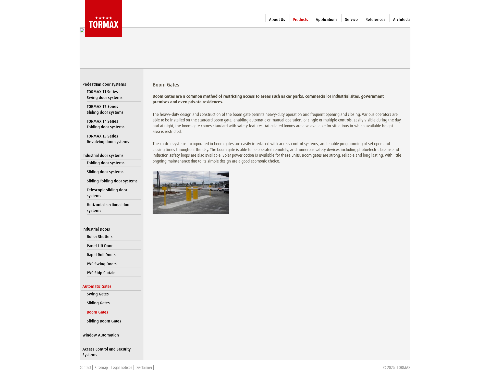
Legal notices (121, 367)
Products (300, 19)
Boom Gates (97, 312)
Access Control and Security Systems (106, 351)
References (375, 19)
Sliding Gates (98, 303)
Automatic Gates (97, 286)
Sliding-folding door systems (112, 181)
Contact (85, 367)
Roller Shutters (100, 236)
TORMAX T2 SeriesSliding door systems (105, 109)
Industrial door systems (103, 155)
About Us (277, 19)
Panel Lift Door (100, 245)
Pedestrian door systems (104, 84)
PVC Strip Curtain (101, 273)
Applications (326, 19)
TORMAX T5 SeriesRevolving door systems (108, 138)
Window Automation (100, 335)
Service (351, 19)
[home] (101, 18)
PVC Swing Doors (102, 264)
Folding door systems (106, 163)
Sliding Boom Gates (104, 321)
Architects (401, 19)
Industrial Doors (96, 229)
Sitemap (101, 367)
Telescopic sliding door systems (107, 192)
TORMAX (403, 367)
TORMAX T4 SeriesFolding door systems (106, 124)
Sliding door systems (105, 171)
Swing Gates (98, 294)
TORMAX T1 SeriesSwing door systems (104, 94)
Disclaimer (144, 367)
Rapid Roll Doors (101, 254)
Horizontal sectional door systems (109, 207)
